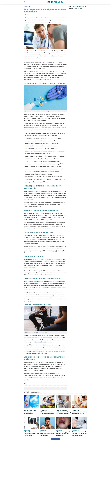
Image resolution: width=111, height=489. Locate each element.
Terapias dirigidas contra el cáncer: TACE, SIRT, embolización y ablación (63, 412)
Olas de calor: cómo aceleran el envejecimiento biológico (30, 412)
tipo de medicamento (40, 342)
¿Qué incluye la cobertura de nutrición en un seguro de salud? (47, 412)
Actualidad (26, 408)
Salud (41, 408)
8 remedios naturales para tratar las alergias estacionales (47, 433)
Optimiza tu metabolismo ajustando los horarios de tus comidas (79, 412)
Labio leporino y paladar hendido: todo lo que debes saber (63, 433)
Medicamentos (27, 6)
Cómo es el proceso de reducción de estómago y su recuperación (79, 433)
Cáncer (57, 408)
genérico (44, 125)
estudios (31, 71)
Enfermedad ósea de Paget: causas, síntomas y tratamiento (31, 433)
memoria (55, 250)
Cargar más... (55, 439)
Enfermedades (27, 430)
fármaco (47, 259)
